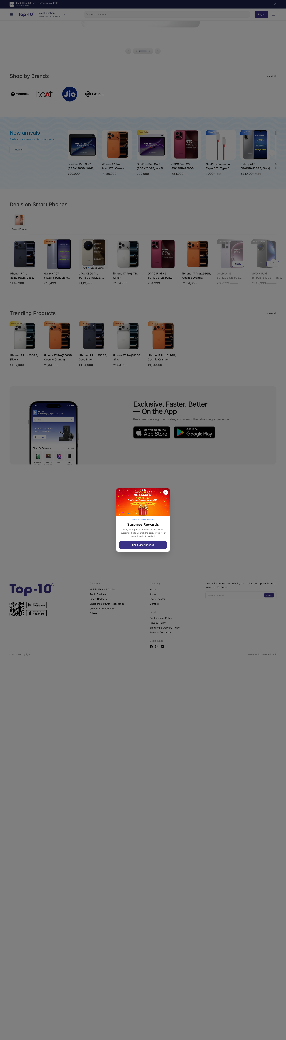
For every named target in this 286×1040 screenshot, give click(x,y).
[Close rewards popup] (165, 492)
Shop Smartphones (143, 544)
